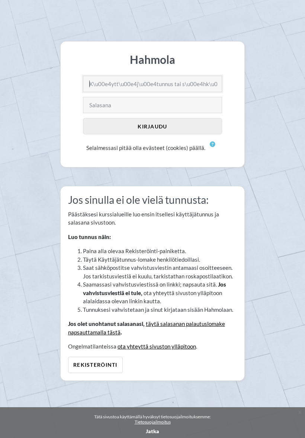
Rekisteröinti (95, 365)
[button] (212, 148)
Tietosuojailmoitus (153, 422)
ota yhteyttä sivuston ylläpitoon (157, 346)
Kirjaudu (152, 126)
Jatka (152, 431)
